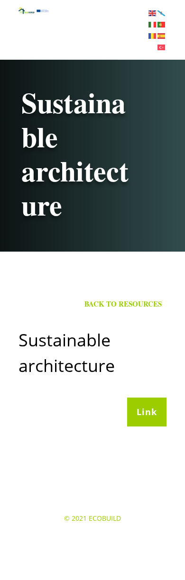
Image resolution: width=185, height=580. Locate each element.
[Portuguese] (161, 23)
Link (147, 411)
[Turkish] (161, 46)
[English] (152, 12)
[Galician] (161, 12)
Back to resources (123, 304)
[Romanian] (152, 35)
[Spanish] (161, 35)
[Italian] (152, 23)
